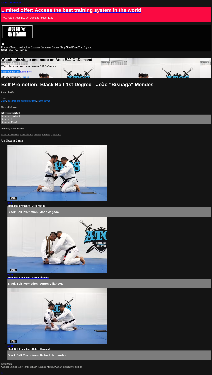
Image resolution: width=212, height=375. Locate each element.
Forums (5, 47)
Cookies (42, 366)
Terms (26, 366)
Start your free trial (10, 71)
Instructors (24, 47)
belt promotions (28, 100)
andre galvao (43, 100)
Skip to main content (11, 2)
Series (55, 47)
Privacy (34, 366)
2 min (4, 92)
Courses (35, 47)
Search (14, 47)
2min (3, 100)
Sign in (88, 47)
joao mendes (13, 100)
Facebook (6, 113)
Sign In (23, 50)
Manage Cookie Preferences (61, 366)
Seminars (46, 47)
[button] (3, 44)
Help (20, 366)
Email (17, 113)
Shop (62, 47)
